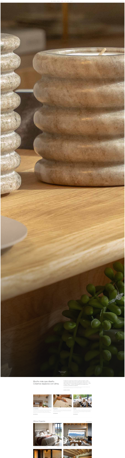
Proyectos (54, 1)
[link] (42, 410)
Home (51, 1)
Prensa (68, 1)
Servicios (58, 1)
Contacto (71, 1)
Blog (65, 1)
